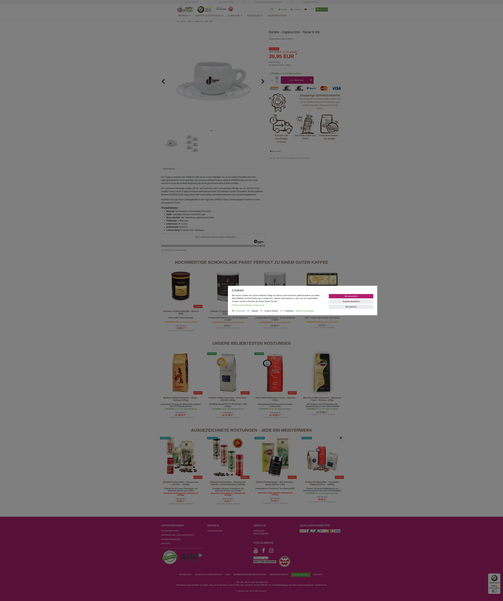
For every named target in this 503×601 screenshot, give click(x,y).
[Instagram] (272, 550)
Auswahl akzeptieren (351, 301)
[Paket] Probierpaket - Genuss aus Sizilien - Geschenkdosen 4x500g (228, 483)
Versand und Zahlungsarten (177, 535)
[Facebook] (265, 550)
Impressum (185, 574)
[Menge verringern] (277, 82)
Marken (183, 15)
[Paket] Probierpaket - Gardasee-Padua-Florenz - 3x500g (322, 483)
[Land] (305, 9)
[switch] (494, 591)
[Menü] (498, 575)
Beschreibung (169, 169)
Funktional (289, 311)
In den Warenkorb (296, 80)
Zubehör (234, 15)
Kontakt (165, 543)
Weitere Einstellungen (305, 311)
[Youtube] (257, 550)
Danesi (183, 21)
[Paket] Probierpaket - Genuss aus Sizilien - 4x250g (181, 483)
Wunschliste (276, 151)
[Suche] (272, 9)
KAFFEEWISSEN (215, 531)
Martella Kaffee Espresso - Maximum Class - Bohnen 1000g (322, 399)
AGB (228, 574)
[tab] (169, 169)
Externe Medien (271, 311)
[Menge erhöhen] (277, 78)
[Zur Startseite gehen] (177, 21)
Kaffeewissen (277, 15)
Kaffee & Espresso (208, 15)
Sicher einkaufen (170, 539)
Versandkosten (170, 531)
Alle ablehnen (351, 307)
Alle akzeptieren (351, 296)
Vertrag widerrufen (300, 575)
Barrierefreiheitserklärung (249, 574)
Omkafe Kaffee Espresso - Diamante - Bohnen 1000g (227, 399)
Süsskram (253, 15)
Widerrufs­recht (279, 574)
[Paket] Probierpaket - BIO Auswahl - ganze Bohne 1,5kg (275, 483)
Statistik (254, 311)
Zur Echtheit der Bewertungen (174, 250)
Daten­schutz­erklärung (208, 574)
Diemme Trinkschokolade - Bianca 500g (180, 312)
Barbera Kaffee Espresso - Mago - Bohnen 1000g (180, 399)
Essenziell (240, 311)
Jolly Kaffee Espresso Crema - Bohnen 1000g (275, 399)
